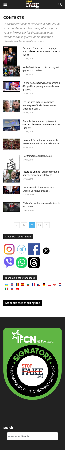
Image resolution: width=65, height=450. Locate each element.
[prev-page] (17, 225)
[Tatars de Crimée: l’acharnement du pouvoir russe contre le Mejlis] (11, 176)
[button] (5, 4)
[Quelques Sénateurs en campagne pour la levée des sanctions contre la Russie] (11, 58)
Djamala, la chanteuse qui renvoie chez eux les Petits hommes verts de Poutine (41, 124)
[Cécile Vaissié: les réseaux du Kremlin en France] (11, 207)
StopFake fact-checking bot (22, 303)
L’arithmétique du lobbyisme (37, 156)
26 (39, 225)
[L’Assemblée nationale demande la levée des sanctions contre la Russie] (11, 144)
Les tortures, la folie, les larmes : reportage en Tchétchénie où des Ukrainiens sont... (39, 105)
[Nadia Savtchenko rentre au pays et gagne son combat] (11, 71)
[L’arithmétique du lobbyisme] (11, 162)
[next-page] (47, 225)
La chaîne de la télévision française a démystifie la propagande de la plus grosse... (41, 86)
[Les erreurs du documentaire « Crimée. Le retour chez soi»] (11, 190)
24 (24, 225)
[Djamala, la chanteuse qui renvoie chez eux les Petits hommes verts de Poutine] (11, 125)
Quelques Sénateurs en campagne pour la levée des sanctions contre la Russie (41, 51)
